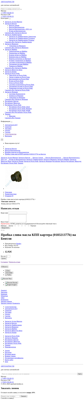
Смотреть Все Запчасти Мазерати (16, 47)
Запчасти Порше (10, 72)
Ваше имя (4, 213)
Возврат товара (10, 356)
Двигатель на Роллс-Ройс (18, 75)
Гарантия (8, 127)
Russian (14, 282)
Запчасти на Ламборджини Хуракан (21, 40)
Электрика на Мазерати (17, 46)
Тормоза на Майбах (16, 66)
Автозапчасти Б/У (11, 125)
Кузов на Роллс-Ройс (16, 81)
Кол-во (3, 256)
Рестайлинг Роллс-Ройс (13, 105)
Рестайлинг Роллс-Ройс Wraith (19, 110)
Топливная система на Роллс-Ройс (21, 86)
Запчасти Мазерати (11, 44)
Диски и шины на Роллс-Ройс (19, 77)
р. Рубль (8, 275)
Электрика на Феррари (17, 97)
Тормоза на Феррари (16, 96)
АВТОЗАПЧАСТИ (7, 2)
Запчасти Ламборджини (13, 35)
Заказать (24, 396)
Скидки (7, 132)
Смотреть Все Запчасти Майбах (16, 68)
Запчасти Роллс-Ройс (12, 73)
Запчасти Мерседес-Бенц (13, 70)
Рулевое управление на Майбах (20, 60)
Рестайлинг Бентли (11, 101)
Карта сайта (9, 360)
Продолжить (5, 228)
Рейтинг (4, 226)
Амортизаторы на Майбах (18, 51)
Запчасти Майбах (11, 49)
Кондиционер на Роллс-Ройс (19, 79)
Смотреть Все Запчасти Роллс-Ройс (17, 90)
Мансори (12, 116)
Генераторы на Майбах (17, 53)
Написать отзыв (14, 262)
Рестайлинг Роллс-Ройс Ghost (19, 107)
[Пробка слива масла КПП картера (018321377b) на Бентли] (16, 189)
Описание (8, 192)
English (14, 285)
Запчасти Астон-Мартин (13, 22)
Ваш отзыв (4, 222)
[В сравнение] (4, 230)
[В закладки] (1, 230)
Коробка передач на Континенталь (17, 152)
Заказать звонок (6, 303)
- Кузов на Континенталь (16, 159)
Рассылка (8, 352)
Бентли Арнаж (14, 25)
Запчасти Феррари (11, 92)
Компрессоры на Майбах (17, 57)
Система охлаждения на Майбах (20, 62)
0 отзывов (4, 262)
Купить (4, 258)
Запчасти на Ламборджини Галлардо (22, 38)
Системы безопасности (17, 94)
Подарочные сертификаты (14, 358)
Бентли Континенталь (16, 27)
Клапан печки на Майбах (18, 55)
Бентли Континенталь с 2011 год (20, 29)
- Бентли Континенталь (52, 158)
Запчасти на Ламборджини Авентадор (22, 36)
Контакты (8, 136)
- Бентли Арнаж (37, 158)
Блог (6, 362)
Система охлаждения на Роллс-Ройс (21, 84)
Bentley (18, 243)
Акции (7, 350)
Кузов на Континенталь (17, 31)
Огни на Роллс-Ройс (16, 83)
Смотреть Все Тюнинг (13, 118)
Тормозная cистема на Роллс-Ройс (21, 88)
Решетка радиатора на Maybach (20, 59)
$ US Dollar (9, 272)
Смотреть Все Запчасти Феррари (16, 99)
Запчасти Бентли (11, 23)
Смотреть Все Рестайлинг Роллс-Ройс (18, 112)
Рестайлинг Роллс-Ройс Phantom (20, 109)
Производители (10, 347)
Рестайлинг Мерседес (12, 103)
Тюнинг (8, 114)
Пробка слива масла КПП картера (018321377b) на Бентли (25, 154)
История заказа (10, 354)
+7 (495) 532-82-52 (7, 13)
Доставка (8, 128)
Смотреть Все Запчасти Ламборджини (18, 42)
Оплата (7, 130)
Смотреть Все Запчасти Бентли (16, 33)
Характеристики (10, 194)
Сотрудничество (10, 134)
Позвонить (16, 303)
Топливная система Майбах (18, 64)
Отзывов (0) (9, 196)
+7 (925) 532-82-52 (7, 16)
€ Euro (8, 270)
